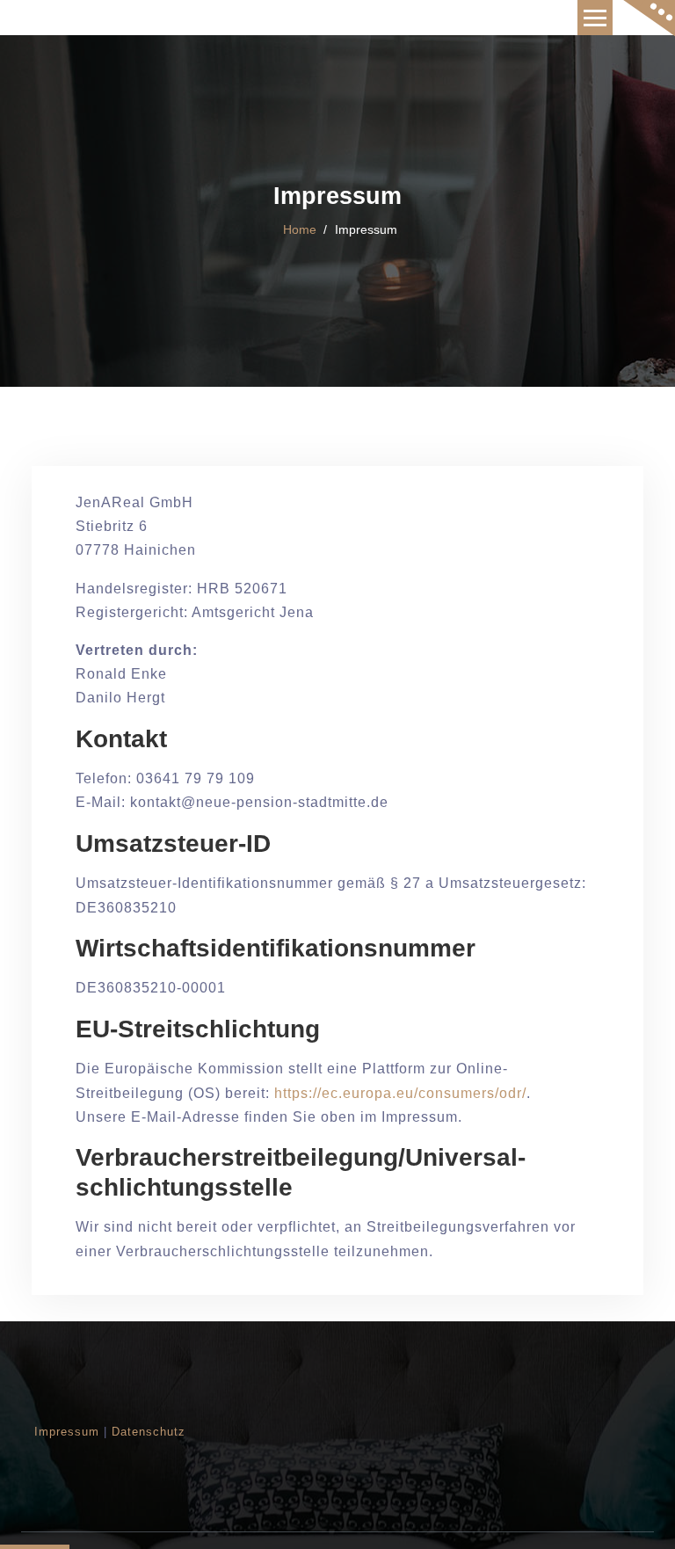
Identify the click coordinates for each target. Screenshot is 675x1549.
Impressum (66, 1431)
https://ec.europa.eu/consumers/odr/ (400, 1093)
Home (299, 229)
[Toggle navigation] (595, 17)
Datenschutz (148, 1431)
